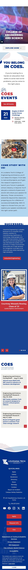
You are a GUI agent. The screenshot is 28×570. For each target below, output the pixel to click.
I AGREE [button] (14, 567)
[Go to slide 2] (21, 350)
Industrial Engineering (12, 258)
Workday (14, 484)
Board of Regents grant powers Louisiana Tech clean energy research (11, 421)
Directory (14, 479)
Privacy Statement (14, 542)
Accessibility (14, 551)
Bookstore (14, 477)
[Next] (6, 350)
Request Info (14, 523)
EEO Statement (14, 545)
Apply (14, 472)
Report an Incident (14, 489)
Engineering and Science (12, 376)
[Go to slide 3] (23, 350)
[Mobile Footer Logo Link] (14, 461)
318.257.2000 (15, 503)
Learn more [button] (11, 563)
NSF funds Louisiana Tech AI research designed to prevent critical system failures (12, 402)
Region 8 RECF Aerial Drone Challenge (18, 113)
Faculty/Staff (7, 378)
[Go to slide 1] (19, 350)
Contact (14, 487)
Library (14, 474)
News (14, 482)
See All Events (9, 104)
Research (16, 395)
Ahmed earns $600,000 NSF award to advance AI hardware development (12, 382)
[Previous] (2, 350)
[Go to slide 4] (24, 350)
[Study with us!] (14, 149)
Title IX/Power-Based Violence (14, 548)
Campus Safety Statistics (14, 492)
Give (14, 530)
